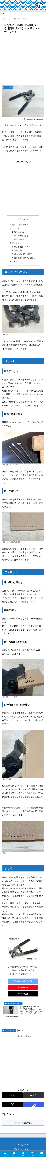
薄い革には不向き (21, 247)
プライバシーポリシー (23, 1149)
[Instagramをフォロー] (33, 1104)
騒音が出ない (19, 232)
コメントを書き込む (23, 1123)
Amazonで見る (23, 994)
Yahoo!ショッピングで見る (23, 981)
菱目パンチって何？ (20, 225)
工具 (21, 1030)
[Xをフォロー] (12, 1104)
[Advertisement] (23, 59)
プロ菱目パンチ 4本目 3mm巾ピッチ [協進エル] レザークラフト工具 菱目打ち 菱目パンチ (22, 970)
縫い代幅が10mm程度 (23, 254)
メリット (15, 228)
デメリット (16, 243)
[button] (33, 1095)
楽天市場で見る (23, 987)
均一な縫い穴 (19, 239)
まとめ (14, 262)
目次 (20, 219)
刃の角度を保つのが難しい (25, 258)
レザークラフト (10, 1030)
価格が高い (18, 250)
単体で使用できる (21, 236)
